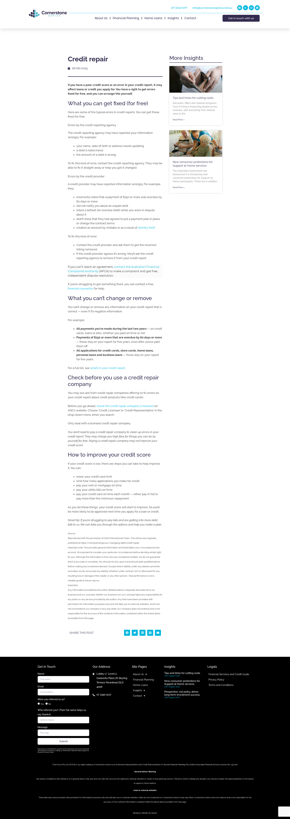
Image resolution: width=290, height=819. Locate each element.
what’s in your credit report (107, 368)
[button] (127, 633)
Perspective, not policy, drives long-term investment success (182, 693)
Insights (173, 18)
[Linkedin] (257, 7)
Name (41, 673)
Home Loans (153, 18)
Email (41, 686)
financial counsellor (80, 288)
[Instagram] (251, 7)
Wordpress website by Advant (145, 813)
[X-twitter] (245, 7)
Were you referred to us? (51, 699)
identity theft (146, 227)
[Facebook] (239, 7)
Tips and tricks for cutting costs (193, 98)
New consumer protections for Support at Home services (182, 682)
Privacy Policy (216, 679)
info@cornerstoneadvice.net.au (212, 7)
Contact (190, 18)
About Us (101, 18)
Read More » (179, 120)
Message (42, 727)
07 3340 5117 (179, 7)
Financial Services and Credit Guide (228, 674)
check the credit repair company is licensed (125, 406)
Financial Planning (126, 18)
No (49, 704)
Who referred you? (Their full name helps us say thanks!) (62, 712)
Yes (42, 704)
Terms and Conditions (220, 685)
